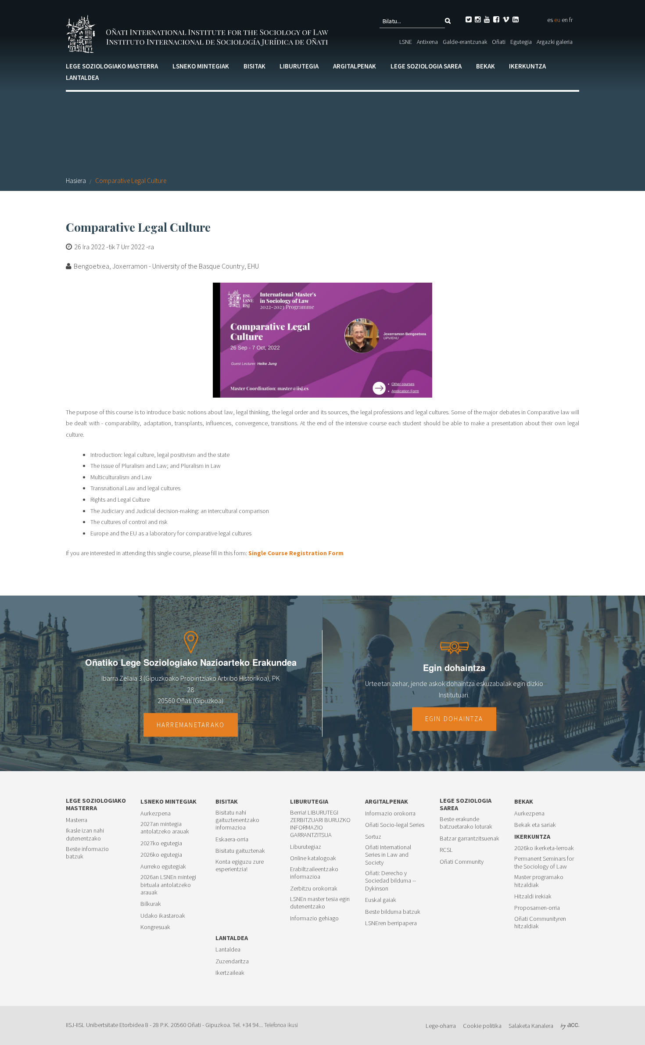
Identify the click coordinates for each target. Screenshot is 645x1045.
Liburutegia (299, 66)
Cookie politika (482, 1026)
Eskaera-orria (231, 839)
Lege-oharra (441, 1026)
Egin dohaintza (454, 719)
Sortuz (373, 836)
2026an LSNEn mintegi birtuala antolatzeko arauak (168, 884)
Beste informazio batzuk (87, 852)
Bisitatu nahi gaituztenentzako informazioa (237, 820)
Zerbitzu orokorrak (313, 888)
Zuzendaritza (232, 961)
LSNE (405, 42)
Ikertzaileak (229, 973)
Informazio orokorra (390, 813)
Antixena (427, 42)
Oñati (498, 42)
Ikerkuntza (527, 66)
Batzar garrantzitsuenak (469, 838)
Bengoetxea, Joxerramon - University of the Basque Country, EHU (166, 266)
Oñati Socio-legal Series (394, 825)
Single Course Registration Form (296, 553)
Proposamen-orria (537, 908)
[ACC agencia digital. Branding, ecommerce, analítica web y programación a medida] (569, 1026)
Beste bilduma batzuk (392, 912)
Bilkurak (150, 904)
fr (571, 20)
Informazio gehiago (314, 918)
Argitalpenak (354, 66)
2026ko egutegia (161, 854)
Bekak (485, 66)
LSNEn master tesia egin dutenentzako (320, 902)
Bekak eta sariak (535, 825)
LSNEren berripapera (391, 923)
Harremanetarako (191, 724)
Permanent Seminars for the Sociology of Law (544, 862)
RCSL (446, 850)
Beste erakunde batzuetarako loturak (466, 822)
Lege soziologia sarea (426, 66)
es (550, 20)
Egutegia (521, 42)
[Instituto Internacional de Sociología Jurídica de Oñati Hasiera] (199, 33)
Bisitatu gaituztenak (240, 851)
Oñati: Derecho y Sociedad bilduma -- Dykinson (390, 880)
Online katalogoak (313, 858)
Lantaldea (82, 77)
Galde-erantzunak (465, 42)
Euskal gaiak (380, 900)
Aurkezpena (155, 813)
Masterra (76, 820)
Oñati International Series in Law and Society (388, 855)
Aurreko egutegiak (163, 866)
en (565, 20)
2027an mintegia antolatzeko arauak (164, 827)
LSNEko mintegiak (200, 66)
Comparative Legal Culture (130, 180)
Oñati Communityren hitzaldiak (540, 922)
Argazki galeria (555, 42)
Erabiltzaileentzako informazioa (314, 872)
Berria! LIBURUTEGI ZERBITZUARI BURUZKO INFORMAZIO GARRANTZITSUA (320, 824)
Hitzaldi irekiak (533, 896)
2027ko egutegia (161, 843)
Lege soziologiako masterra (112, 66)
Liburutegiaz (305, 847)
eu (557, 20)
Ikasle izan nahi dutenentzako (85, 834)
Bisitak (254, 66)
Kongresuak (155, 927)
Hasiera (76, 180)
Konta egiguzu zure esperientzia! (239, 865)
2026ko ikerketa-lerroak (544, 848)
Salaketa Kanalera (531, 1026)
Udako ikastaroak (162, 915)
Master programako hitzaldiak (538, 880)
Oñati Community (462, 861)
